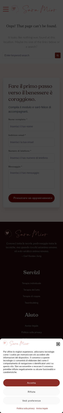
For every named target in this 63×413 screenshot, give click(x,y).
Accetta (31, 383)
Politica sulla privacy (26, 408)
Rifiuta (31, 391)
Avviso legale (42, 408)
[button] (58, 344)
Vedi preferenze (31, 400)
